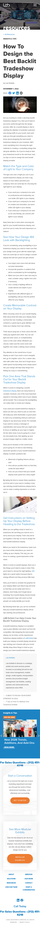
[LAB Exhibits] (6, 5)
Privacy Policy (25, 922)
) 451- (36, 911)
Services (28, 874)
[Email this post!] (21, 94)
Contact (28, 883)
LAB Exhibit (29, 638)
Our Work (29, 879)
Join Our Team (11, 887)
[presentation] (1, 735)
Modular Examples (20, 858)
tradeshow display (9, 391)
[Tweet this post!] (13, 94)
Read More (9, 747)
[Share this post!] (10, 94)
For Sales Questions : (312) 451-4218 (20, 764)
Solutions (11, 879)
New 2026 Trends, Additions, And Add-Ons (19, 741)
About (11, 874)
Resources (11, 883)
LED (33, 571)
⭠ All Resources (9, 34)
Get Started (20, 800)
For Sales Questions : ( (14, 911)
